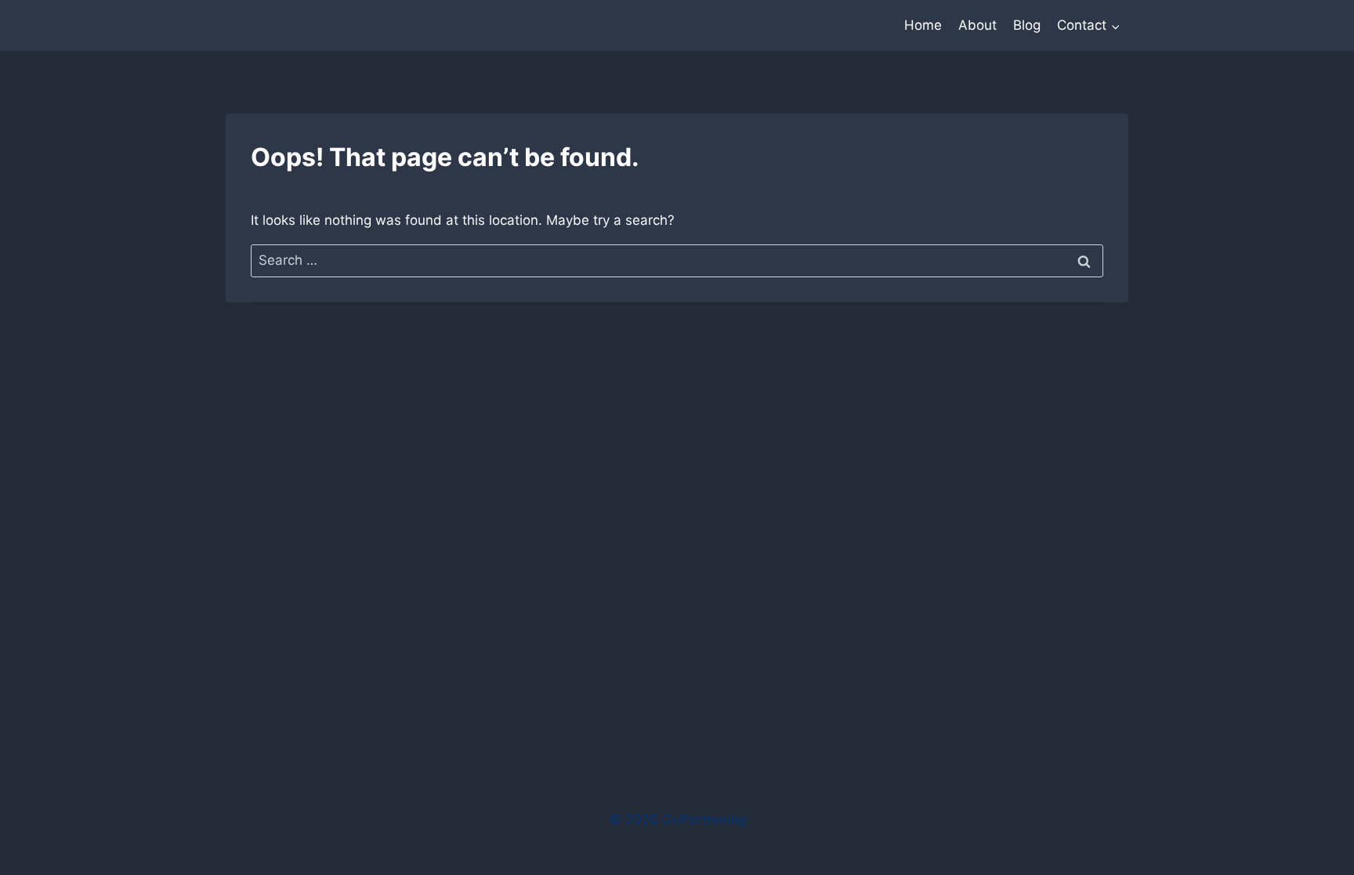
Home (923, 25)
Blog (1027, 25)
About (977, 25)
